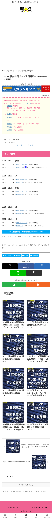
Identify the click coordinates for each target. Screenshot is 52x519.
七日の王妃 (19, 167)
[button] (34, 273)
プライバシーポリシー (38, 508)
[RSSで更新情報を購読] (38, 284)
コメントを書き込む (26, 485)
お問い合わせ (26, 511)
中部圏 (9, 127)
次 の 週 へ (32, 145)
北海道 (9, 130)
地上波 (28, 103)
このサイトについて (13, 508)
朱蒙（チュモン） (21, 164)
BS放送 (9, 106)
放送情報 (35, 255)
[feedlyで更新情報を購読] (14, 284)
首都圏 (9, 117)
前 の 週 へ (20, 145)
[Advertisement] (26, 41)
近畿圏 (9, 124)
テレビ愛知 (8, 255)
